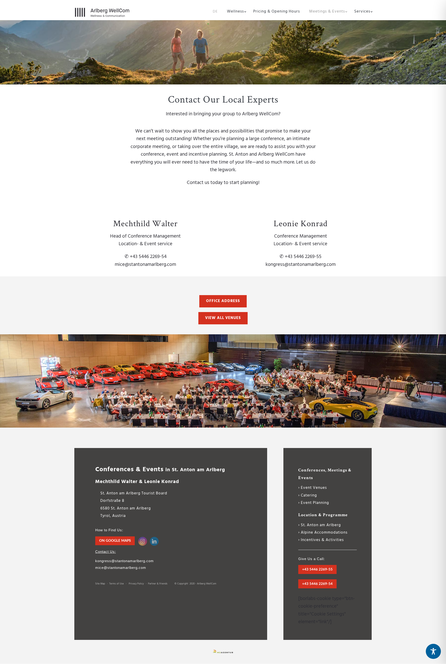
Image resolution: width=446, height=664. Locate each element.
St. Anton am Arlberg (321, 525)
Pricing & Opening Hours (276, 12)
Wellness (235, 12)
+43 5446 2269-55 (317, 569)
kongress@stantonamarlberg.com (301, 264)
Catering (309, 495)
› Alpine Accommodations (323, 532)
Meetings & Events (327, 12)
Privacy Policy (136, 584)
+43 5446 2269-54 (317, 584)
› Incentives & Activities (321, 540)
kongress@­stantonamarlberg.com (124, 561)
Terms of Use (116, 584)
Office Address (223, 301)
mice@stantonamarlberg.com (145, 264)
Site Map (100, 584)
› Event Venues (312, 488)
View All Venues (223, 318)
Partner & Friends (158, 584)
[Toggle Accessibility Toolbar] (433, 651)
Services (362, 12)
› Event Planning (313, 503)
